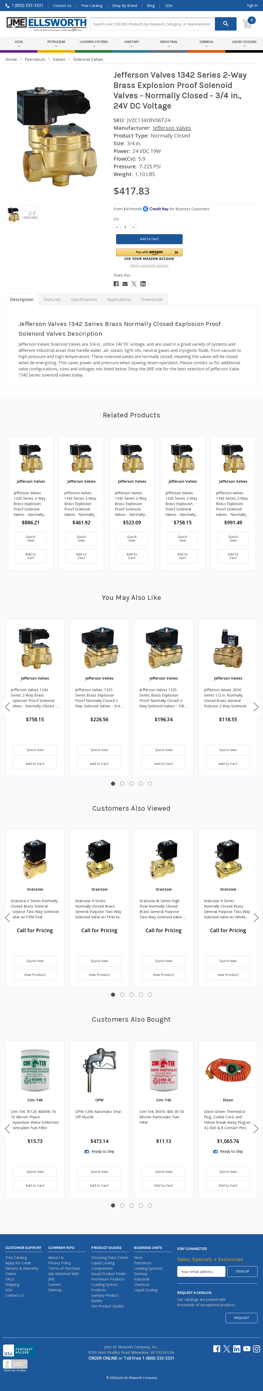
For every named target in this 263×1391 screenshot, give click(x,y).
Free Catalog (91, 5)
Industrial (141, 1279)
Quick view (30, 539)
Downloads (152, 299)
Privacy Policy (59, 1262)
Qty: (116, 219)
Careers (54, 1284)
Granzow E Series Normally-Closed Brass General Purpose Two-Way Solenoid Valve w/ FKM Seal (35, 908)
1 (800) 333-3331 (27, 5)
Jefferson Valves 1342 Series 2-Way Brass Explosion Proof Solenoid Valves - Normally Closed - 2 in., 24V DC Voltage (29, 503)
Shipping (12, 1284)
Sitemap (55, 1289)
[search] (226, 24)
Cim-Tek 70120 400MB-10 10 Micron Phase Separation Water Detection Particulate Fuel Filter (35, 1119)
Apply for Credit (18, 1262)
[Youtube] (246, 1348)
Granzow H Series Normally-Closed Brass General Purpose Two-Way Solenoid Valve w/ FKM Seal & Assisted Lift (99, 909)
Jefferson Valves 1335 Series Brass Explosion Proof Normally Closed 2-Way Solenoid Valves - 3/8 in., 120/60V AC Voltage (161, 698)
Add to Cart (30, 556)
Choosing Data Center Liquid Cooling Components (109, 1263)
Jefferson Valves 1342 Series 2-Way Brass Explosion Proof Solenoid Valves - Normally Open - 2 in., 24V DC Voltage (232, 503)
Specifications (84, 299)
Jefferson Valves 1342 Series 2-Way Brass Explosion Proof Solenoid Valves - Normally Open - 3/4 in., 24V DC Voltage (131, 503)
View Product (35, 975)
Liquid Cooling (145, 1289)
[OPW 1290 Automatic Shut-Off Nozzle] (99, 1070)
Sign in (252, 5)
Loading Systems (148, 1268)
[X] (134, 283)
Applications (119, 299)
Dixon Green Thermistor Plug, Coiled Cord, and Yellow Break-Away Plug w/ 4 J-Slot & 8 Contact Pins (227, 1119)
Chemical (141, 1284)
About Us (56, 1257)
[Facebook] (116, 283)
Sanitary (140, 1273)
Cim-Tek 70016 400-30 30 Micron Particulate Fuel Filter (161, 1117)
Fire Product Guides (107, 1306)
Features (52, 299)
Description (21, 299)
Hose (138, 1257)
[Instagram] (256, 1348)
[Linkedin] (143, 283)
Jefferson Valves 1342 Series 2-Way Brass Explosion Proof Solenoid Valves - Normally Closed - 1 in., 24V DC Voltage (80, 503)
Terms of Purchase (64, 1268)
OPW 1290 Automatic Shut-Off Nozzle (99, 1114)
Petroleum (143, 1262)
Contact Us (62, 5)
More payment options (149, 265)
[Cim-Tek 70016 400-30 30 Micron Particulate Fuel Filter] (163, 1070)
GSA (168, 5)
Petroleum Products (108, 1279)
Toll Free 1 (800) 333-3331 (149, 1358)
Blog (151, 5)
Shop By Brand (124, 5)
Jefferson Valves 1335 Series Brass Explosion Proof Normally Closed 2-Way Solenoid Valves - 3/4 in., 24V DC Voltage (97, 698)
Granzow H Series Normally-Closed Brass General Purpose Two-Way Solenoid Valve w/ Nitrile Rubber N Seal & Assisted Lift (227, 909)
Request (241, 1318)
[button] (149, 254)
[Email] (125, 283)
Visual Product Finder (108, 1273)
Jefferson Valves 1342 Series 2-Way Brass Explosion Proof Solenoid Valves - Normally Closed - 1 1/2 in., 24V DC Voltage (181, 503)
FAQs (9, 1279)
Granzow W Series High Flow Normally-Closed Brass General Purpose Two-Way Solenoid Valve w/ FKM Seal (163, 909)
